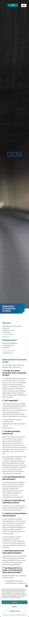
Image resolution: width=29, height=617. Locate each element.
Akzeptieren (14, 602)
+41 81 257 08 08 (7, 334)
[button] (26, 586)
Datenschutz (6, 614)
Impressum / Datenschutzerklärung (18, 614)
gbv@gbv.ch (6, 336)
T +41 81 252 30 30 (8, 351)
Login (12, 5)
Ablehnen (14, 606)
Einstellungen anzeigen (14, 611)
